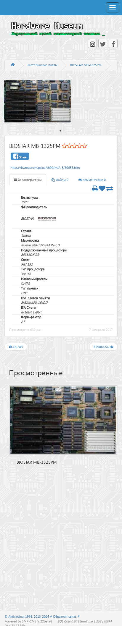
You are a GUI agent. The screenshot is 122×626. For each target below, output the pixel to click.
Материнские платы (42, 65)
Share (22, 157)
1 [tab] (60, 131)
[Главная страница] (13, 65)
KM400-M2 (102, 347)
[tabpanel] (40, 101)
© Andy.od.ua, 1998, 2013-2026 (27, 616)
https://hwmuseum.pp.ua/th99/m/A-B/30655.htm (45, 167)
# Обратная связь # (65, 616)
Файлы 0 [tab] (61, 180)
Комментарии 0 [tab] (94, 180)
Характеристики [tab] (29, 180)
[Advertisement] (63, 506)
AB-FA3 (17, 347)
